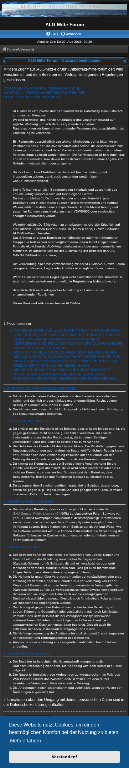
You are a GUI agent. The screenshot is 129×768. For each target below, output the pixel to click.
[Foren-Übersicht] (64, 9)
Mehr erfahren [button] (25, 740)
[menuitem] (52, 34)
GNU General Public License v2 (36, 513)
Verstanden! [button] (64, 756)
